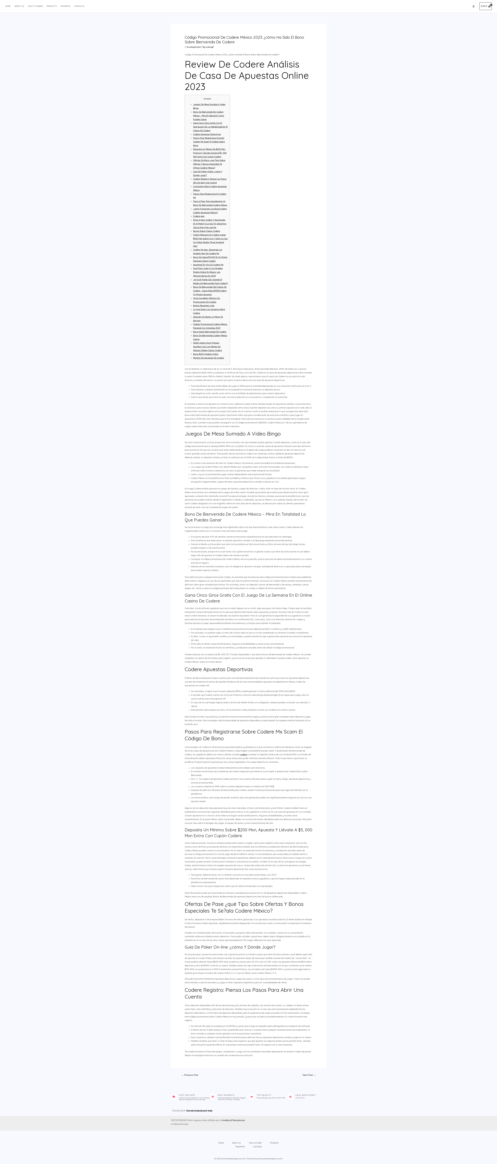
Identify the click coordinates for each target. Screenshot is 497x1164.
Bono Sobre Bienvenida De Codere (209, 331)
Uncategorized (193, 47)
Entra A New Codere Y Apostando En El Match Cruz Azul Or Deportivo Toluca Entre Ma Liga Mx (209, 224)
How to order (35, 6)
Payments (65, 6)
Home (8, 6)
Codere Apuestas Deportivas (207, 134)
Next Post (309, 1075)
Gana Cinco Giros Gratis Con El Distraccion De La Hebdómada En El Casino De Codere (210, 127)
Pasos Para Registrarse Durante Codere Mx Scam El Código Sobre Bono (209, 142)
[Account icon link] (473, 6)
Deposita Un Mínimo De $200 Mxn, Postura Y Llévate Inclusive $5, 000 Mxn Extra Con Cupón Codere (210, 153)
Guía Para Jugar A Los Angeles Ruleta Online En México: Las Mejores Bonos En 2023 (208, 272)
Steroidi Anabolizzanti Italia (199, 1110)
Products (52, 6)
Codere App (198, 216)
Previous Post (189, 1075)
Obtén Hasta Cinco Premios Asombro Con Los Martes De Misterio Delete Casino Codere (207, 347)
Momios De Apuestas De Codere (208, 358)
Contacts (79, 6)
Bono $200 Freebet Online (205, 354)
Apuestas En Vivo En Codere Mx (208, 264)
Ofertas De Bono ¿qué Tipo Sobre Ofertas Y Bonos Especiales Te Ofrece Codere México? (209, 164)
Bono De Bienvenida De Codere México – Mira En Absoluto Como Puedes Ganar (208, 116)
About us (19, 6)
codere (243, 754)
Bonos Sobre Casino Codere (206, 231)
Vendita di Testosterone (233, 1120)
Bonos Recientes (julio (203, 305)
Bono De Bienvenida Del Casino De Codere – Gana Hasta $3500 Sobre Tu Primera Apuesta (210, 291)
